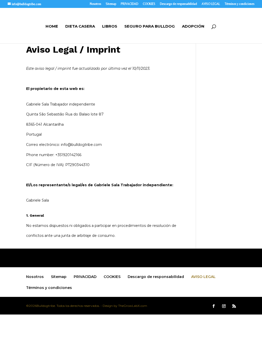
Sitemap (111, 4)
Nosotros (95, 4)
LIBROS (109, 27)
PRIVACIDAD (129, 4)
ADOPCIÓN (193, 27)
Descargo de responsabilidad (178, 4)
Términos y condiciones (239, 4)
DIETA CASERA (80, 27)
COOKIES (149, 4)
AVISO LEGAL (211, 4)
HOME (52, 27)
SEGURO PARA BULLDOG (149, 27)
